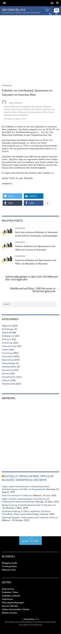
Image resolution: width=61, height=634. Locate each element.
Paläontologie (8, 363)
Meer (45, 112)
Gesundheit (7, 356)
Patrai (51, 112)
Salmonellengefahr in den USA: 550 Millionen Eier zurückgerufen (30, 278)
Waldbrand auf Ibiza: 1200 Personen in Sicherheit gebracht (34, 290)
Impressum (7, 599)
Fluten (5, 349)
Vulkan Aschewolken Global (15, 609)
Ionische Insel (48, 109)
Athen (6, 106)
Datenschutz (8, 589)
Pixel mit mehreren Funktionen (17, 495)
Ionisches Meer (10, 112)
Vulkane (6, 380)
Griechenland (17, 109)
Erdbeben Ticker (10, 592)
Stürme (5, 373)
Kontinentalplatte (34, 112)
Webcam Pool (9, 570)
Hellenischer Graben (33, 109)
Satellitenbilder (9, 366)
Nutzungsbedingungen (13, 602)
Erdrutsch (6, 339)
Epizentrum (36, 106)
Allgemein (7, 325)
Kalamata (22, 112)
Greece (7, 109)
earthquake (25, 106)
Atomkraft (6, 332)
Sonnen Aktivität (10, 606)
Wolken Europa (9, 613)
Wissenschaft (8, 383)
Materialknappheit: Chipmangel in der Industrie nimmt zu (30, 517)
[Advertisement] (30, 47)
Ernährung (7, 343)
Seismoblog (29, 619)
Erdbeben (7, 85)
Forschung (7, 353)
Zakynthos (24, 115)
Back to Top (30, 541)
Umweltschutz (9, 377)
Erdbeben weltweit (11, 595)
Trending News (9, 566)
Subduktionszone (11, 115)
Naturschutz (8, 360)
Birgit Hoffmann (16, 102)
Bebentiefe (14, 106)
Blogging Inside (9, 563)
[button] (12, 196)
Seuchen (6, 370)
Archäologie (8, 329)
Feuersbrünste (9, 346)
